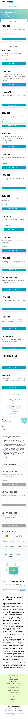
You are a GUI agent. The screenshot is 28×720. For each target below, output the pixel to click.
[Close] (25, 3)
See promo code (12, 17)
